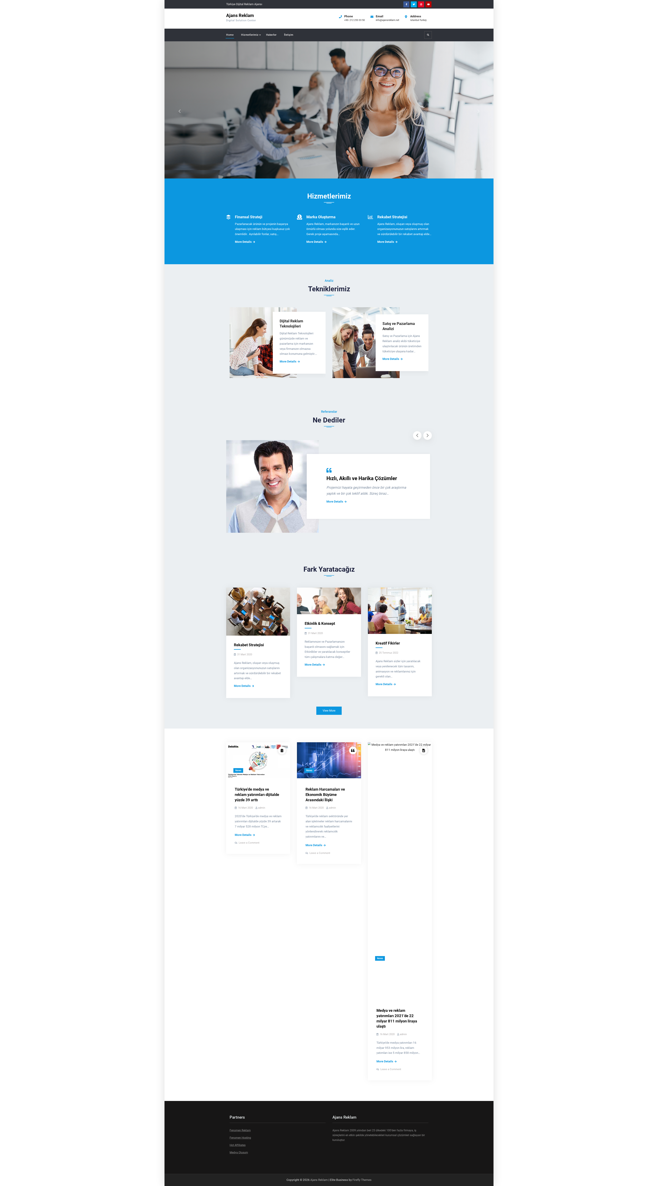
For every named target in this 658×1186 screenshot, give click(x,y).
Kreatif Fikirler (388, 643)
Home (230, 34)
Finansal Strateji (248, 217)
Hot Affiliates (238, 1145)
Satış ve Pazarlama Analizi (398, 326)
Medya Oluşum (239, 1152)
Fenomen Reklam (240, 1130)
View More (329, 710)
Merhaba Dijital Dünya (314, 92)
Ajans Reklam (240, 15)
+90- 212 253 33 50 (354, 20)
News (238, 770)
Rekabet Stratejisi (392, 217)
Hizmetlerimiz (250, 34)
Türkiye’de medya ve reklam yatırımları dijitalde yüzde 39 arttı (257, 794)
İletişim (288, 34)
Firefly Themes (361, 1180)
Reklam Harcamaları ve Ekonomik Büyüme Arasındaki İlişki (325, 794)
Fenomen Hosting (240, 1137)
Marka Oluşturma (321, 217)
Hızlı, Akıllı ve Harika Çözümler (361, 478)
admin (261, 807)
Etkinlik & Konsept (320, 623)
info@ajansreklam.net (387, 20)
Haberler (271, 34)
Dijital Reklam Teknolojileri (291, 324)
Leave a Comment (249, 842)
